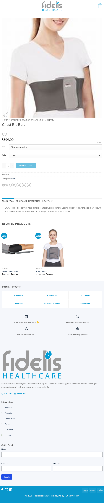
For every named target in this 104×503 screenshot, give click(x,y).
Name (3, 449)
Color (4, 155)
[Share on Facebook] (9, 185)
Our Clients (9, 430)
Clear (99, 143)
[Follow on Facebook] (2, 489)
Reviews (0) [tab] (47, 201)
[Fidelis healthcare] (52, 6)
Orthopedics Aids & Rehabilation (27, 120)
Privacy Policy (57, 495)
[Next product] (4, 134)
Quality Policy (72, 495)
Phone (56, 463)
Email (4, 463)
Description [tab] (8, 201)
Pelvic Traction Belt (10, 271)
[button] (3, 6)
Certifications (10, 419)
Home (5, 120)
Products (8, 413)
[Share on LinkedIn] (29, 185)
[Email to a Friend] (19, 185)
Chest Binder (41, 271)
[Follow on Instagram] (6, 489)
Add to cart (26, 165)
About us (8, 408)
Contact (8, 435)
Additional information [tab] (28, 201)
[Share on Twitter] (14, 185)
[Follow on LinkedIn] (10, 489)
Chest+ (50, 120)
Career (7, 424)
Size (3, 147)
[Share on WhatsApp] (4, 185)
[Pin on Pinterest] (24, 185)
